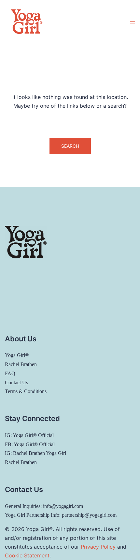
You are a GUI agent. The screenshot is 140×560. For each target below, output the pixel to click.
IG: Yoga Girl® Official (29, 435)
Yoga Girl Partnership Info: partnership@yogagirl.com (61, 515)
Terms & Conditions (26, 391)
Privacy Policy (98, 546)
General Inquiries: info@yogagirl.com (44, 506)
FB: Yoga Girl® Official (30, 444)
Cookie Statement (27, 555)
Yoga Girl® (17, 355)
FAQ (10, 373)
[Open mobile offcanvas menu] (132, 21)
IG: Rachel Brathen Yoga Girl (35, 453)
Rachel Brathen (21, 364)
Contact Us (16, 382)
